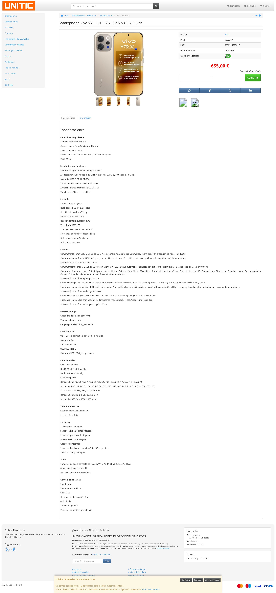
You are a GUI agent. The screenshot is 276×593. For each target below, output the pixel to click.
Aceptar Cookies (212, 580)
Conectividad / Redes (14, 44)
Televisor (8, 33)
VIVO (227, 34)
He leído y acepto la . (93, 554)
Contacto (251, 5)
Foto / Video (10, 73)
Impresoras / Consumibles (16, 39)
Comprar (252, 77)
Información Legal (136, 569)
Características (68, 118)
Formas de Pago (136, 575)
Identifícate (234, 5)
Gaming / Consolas (13, 50)
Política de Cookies (151, 589)
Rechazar (198, 580)
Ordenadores (10, 16)
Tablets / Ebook (11, 67)
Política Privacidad (80, 572)
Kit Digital (8, 85)
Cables (7, 56)
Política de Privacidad (163, 548)
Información (85, 118)
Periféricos (9, 62)
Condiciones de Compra (83, 575)
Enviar (107, 561)
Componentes (11, 21)
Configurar (186, 580)
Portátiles (8, 27)
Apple (7, 79)
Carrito (266, 5)
